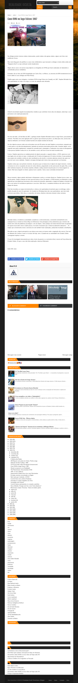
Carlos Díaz (38, 73)
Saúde (9, 523)
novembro (14, 454)
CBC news (14, 249)
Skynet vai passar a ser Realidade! (20, 468)
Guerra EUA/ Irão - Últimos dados (25, 418)
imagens (10, 549)
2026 (11, 439)
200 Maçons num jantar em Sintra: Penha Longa (24, 461)
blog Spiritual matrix (13, 583)
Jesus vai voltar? (13, 413)
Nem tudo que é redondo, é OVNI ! (20, 477)
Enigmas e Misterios (13, 587)
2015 (11, 504)
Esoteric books (12, 589)
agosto (13, 489)
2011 (11, 511)
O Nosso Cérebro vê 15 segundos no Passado (20, 658)
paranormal (11, 562)
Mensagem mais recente (14, 355)
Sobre (55, 680)
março (13, 498)
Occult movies (12, 608)
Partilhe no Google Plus (51, 259)
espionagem (11, 541)
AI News (10, 581)
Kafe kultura (11, 595)
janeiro (13, 502)
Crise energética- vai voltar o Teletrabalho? (27, 396)
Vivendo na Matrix (13, 618)
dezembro (14, 452)
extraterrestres (12, 543)
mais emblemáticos (37, 62)
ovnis (19, 23)
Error (68, 680)
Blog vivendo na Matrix (14, 585)
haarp (9, 545)
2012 (11, 509)
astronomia (11, 525)
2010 (11, 512)
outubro (13, 455)
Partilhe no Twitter (34, 259)
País (9, 521)
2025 (11, 441)
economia (10, 537)
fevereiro (13, 500)
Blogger (42, 680)
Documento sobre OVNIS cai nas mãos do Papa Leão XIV (24, 654)
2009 (11, 514)
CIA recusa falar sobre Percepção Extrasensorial (24, 464)
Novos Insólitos (12, 605)
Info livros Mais (12, 593)
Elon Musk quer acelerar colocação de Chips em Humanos (24, 652)
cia (8, 527)
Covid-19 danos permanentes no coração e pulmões (25, 484)
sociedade (10, 566)
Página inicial (42, 355)
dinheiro (10, 535)
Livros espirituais (12, 597)
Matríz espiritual (12, 599)
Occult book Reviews (13, 607)
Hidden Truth (11, 591)
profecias (10, 564)
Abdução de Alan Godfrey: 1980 (19, 462)
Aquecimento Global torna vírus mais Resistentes (24, 473)
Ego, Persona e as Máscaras (16, 667)
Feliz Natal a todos (13, 665)
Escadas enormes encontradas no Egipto (22, 475)
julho (12, 491)
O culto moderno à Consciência (16, 669)
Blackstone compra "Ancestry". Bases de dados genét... (26, 487)
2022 (11, 446)
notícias (10, 556)
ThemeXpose (36, 680)
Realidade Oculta (20, 5)
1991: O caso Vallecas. (17, 471)
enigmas (10, 539)
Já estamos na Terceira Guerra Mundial (26, 388)
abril (12, 496)
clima (9, 531)
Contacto (62, 680)
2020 (11, 450)
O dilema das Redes (16, 459)
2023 (11, 445)
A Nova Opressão (12, 579)
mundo (9, 554)
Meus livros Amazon (13, 601)
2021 (11, 448)
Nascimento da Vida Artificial (15, 656)
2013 (11, 507)
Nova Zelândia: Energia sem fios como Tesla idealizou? (26, 486)
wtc (9, 572)
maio (12, 495)
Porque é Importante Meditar (15, 673)
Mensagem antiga (67, 355)
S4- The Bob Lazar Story (22, 371)
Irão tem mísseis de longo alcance (25, 379)
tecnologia (10, 568)
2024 (11, 443)
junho (12, 493)
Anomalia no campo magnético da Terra (22, 480)
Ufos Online (11, 616)
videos (9, 570)
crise (9, 533)
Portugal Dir (11, 610)
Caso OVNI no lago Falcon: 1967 (20, 466)
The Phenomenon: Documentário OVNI (21, 470)
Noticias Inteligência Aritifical (15, 603)
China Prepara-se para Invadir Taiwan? (26, 405)
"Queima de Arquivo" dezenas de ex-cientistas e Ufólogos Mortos (34, 426)
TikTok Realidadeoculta (14, 614)
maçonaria (10, 553)
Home (50, 680)
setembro (14, 457)
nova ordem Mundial (13, 558)
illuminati (10, 547)
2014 (11, 505)
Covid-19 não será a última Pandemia (21, 479)
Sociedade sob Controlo (17, 482)
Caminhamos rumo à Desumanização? (18, 650)
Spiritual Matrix (12, 612)
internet (10, 551)
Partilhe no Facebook (17, 259)
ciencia (10, 529)
